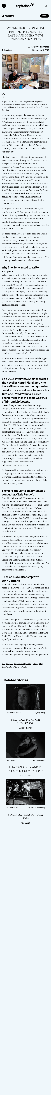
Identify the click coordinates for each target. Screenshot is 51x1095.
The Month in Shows (13, 713)
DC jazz (9, 663)
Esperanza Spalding (23, 663)
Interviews (7, 50)
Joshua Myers (40, 760)
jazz (35, 663)
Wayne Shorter (21, 666)
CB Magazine (8, 16)
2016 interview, (18, 378)
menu (45, 15)
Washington (7, 666)
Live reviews (10, 760)
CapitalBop (41, 713)
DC (3, 663)
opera (39, 663)
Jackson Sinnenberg (40, 46)
